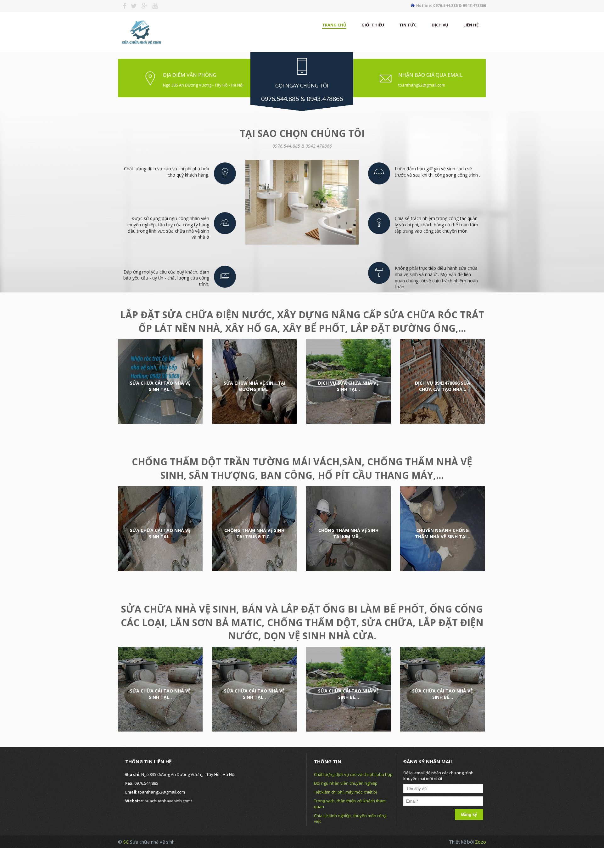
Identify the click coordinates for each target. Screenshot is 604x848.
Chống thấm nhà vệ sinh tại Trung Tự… (254, 533)
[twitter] (131, 6)
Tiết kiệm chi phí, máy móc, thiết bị (345, 792)
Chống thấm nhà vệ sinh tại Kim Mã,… (348, 533)
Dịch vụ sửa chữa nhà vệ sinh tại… (348, 386)
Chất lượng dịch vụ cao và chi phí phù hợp (353, 774)
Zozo (480, 842)
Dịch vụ (440, 25)
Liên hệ (470, 25)
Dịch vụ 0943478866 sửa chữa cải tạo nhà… (442, 386)
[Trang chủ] (141, 31)
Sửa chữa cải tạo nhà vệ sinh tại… (160, 386)
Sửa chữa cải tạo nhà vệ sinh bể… (348, 694)
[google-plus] (142, 6)
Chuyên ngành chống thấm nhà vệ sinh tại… (442, 533)
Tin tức (408, 25)
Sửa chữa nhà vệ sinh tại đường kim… (254, 386)
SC (126, 842)
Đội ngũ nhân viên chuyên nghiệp (346, 783)
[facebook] (122, 6)
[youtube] (153, 6)
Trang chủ (334, 25)
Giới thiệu (372, 25)
